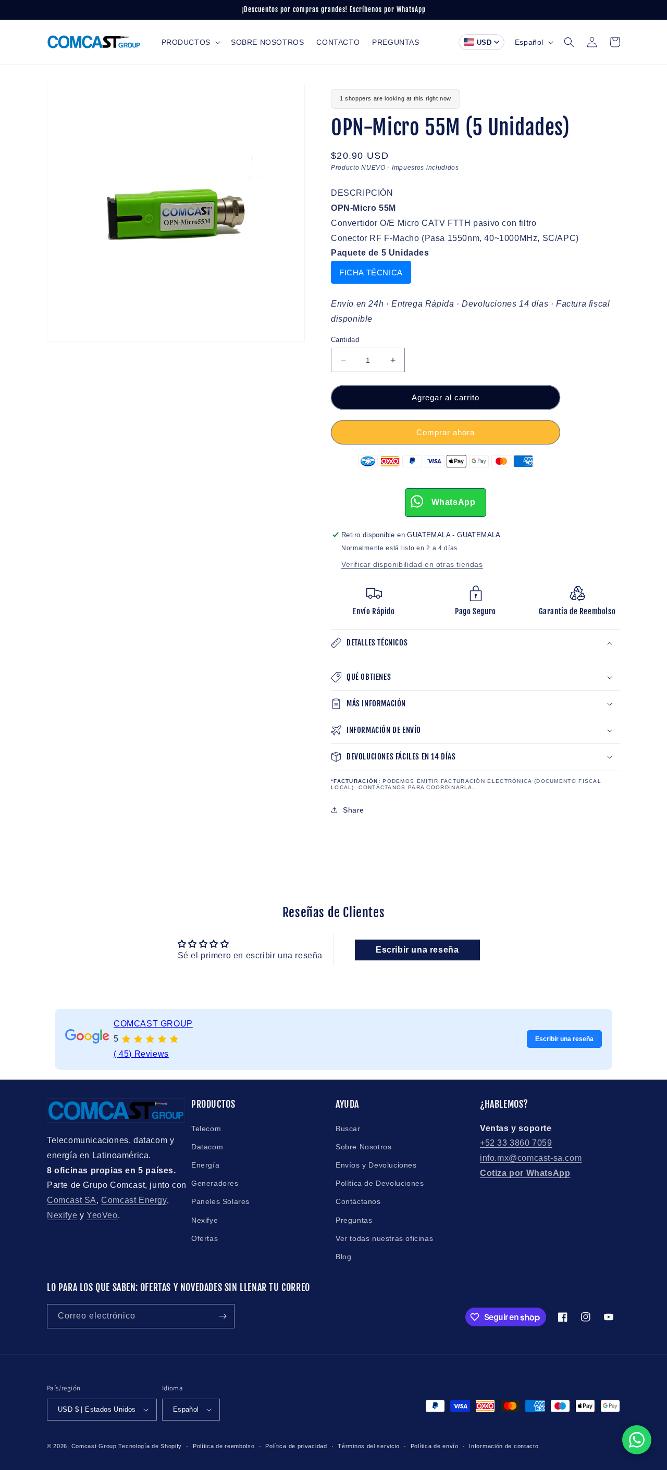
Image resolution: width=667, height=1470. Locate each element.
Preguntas (354, 1220)
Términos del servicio (369, 1446)
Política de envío (435, 1446)
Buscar (348, 1128)
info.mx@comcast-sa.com (531, 1158)
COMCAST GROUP (153, 1023)
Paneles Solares (220, 1201)
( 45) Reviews (141, 1053)
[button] (190, 42)
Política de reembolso (224, 1446)
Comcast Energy (133, 1200)
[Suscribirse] (222, 1316)
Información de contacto (503, 1446)
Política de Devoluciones (380, 1183)
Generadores (215, 1183)
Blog (343, 1256)
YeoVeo (102, 1215)
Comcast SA (71, 1200)
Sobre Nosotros (363, 1147)
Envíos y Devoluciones (376, 1165)
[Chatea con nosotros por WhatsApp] (636, 1439)
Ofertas (204, 1238)
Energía (205, 1165)
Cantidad (345, 340)
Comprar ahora (445, 432)
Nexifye (62, 1215)
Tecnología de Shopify (150, 1446)
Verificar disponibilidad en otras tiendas (412, 564)
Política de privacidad (296, 1446)
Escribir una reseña (417, 949)
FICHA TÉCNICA (371, 272)
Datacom (207, 1147)
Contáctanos (358, 1201)
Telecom (206, 1128)
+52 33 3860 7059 (516, 1142)
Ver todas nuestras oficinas (384, 1238)
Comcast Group (94, 1446)
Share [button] (353, 810)
